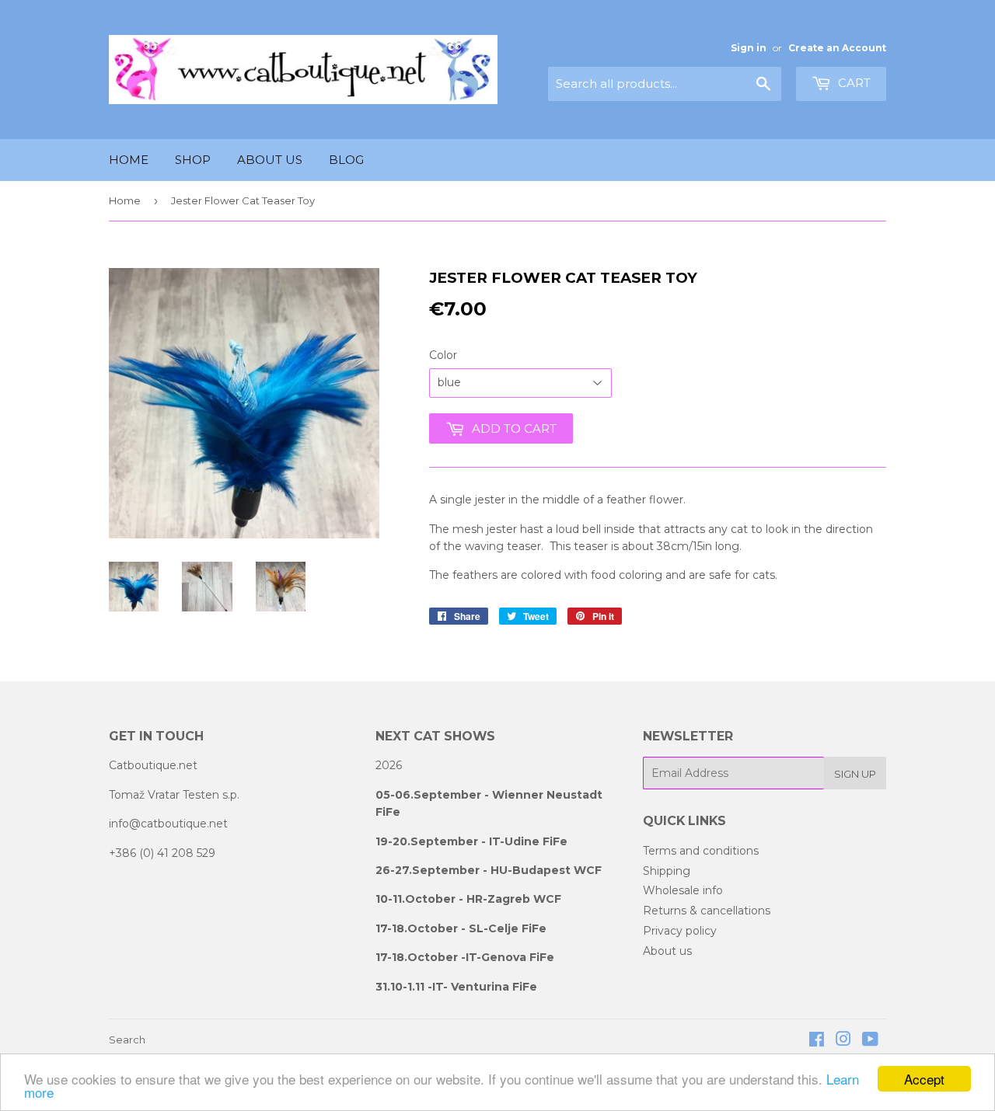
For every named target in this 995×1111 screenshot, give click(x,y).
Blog (346, 159)
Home (128, 159)
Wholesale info (683, 890)
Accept (924, 1078)
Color (443, 355)
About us (269, 159)
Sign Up (855, 774)
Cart (853, 82)
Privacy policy (680, 931)
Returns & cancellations (706, 911)
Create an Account (837, 48)
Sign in (748, 48)
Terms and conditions (701, 851)
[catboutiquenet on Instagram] (843, 1041)
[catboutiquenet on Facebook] (816, 1041)
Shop (193, 159)
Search (127, 1039)
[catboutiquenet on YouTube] (870, 1041)
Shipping (666, 871)
